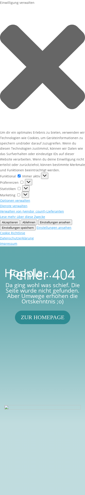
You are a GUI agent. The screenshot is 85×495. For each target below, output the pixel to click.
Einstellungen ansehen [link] (53, 227)
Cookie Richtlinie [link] (12, 233)
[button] (42, 67)
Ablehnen (28, 222)
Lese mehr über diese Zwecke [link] (22, 217)
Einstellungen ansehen (55, 222)
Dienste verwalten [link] (13, 206)
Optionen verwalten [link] (15, 200)
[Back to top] (80, 462)
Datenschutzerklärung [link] (17, 238)
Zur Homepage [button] (42, 317)
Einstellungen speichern (18, 228)
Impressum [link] (8, 243)
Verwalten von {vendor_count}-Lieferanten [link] (32, 211)
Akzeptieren (10, 222)
